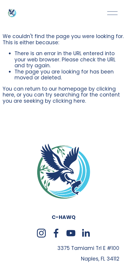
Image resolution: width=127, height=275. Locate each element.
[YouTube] (71, 233)
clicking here (69, 100)
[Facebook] (56, 233)
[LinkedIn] (85, 233)
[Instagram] (41, 233)
